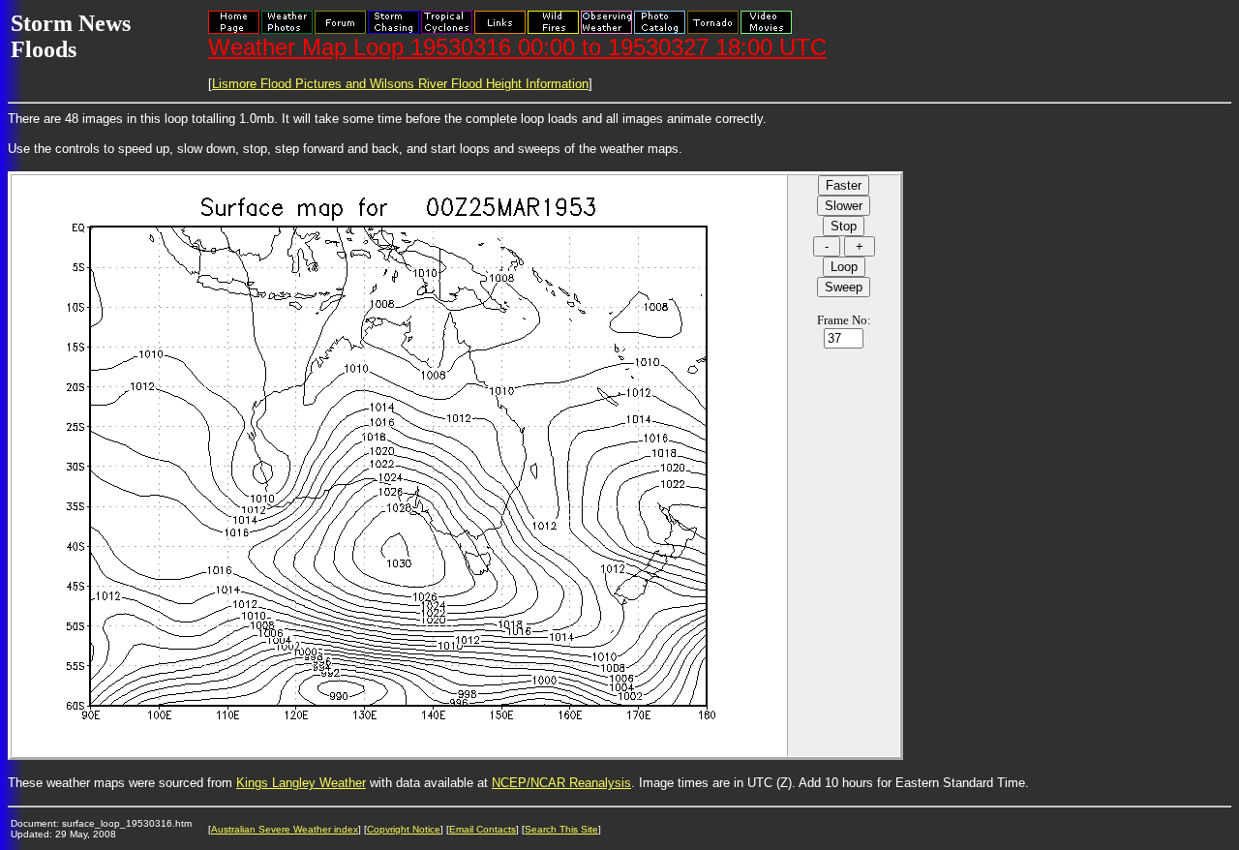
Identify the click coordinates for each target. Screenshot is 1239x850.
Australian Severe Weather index (284, 829)
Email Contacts (482, 829)
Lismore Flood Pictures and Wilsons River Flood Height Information (400, 83)
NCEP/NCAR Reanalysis (561, 782)
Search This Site (561, 829)
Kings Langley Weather (301, 782)
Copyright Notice (403, 829)
